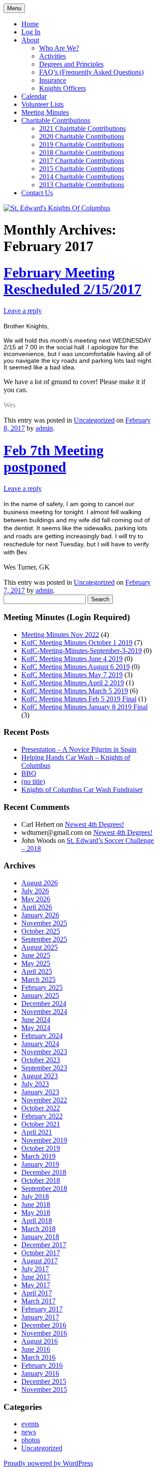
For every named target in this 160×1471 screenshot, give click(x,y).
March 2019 (38, 1156)
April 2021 (36, 1132)
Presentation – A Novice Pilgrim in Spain (78, 749)
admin (44, 428)
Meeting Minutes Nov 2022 (60, 634)
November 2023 (44, 1052)
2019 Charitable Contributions (81, 144)
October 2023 (40, 1060)
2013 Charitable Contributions (81, 185)
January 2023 (40, 1092)
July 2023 (35, 1084)
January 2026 (40, 915)
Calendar (34, 96)
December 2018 (43, 1172)
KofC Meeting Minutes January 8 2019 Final (84, 707)
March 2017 (38, 1301)
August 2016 (39, 1341)
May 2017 (35, 1285)
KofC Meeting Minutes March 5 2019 (74, 691)
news (28, 1432)
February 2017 (42, 1309)
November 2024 (44, 1011)
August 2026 (39, 883)
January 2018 (40, 1237)
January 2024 (40, 1044)
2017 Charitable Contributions (81, 160)
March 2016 (38, 1357)
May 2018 (35, 1212)
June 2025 (35, 955)
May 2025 (35, 963)
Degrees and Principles (71, 64)
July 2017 (35, 1269)
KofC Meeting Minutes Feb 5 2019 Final (78, 699)
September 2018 (44, 1188)
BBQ (28, 773)
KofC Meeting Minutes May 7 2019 (72, 675)
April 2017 (36, 1293)
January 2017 (40, 1317)
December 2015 (43, 1381)
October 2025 (40, 931)
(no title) (33, 781)
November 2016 (44, 1333)
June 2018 (35, 1204)
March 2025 (38, 979)
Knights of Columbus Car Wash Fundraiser (82, 789)
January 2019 (40, 1164)
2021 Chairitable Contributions (82, 128)
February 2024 (42, 1035)
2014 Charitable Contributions (81, 176)
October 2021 (40, 1124)
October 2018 (40, 1180)
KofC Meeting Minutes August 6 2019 (75, 667)
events (30, 1424)
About (30, 40)
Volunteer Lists (42, 104)
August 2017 (39, 1261)
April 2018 (36, 1220)
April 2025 (36, 971)
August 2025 (39, 947)
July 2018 (35, 1196)
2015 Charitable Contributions (81, 168)
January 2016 (40, 1373)
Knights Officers (62, 88)
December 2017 (43, 1245)
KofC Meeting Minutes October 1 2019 (76, 642)
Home (30, 24)
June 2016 (35, 1349)
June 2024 (35, 1019)
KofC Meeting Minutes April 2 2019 (72, 683)
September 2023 (44, 1068)
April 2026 (36, 907)
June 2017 (35, 1277)
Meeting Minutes (45, 112)
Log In (30, 32)
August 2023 (39, 1076)
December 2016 (43, 1325)
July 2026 (35, 891)
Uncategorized (94, 420)
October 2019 (40, 1148)
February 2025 (42, 987)
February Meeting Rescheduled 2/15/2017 (72, 280)
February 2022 (42, 1116)
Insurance (52, 80)
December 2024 (43, 1003)
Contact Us (37, 193)
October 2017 (40, 1253)
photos (30, 1440)
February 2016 (42, 1365)
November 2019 (44, 1140)
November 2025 (44, 923)
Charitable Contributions (55, 120)
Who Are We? (59, 48)
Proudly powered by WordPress (48, 1463)
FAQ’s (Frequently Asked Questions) (91, 72)
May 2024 (35, 1027)
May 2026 (35, 899)
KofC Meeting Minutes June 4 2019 (72, 658)
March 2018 (38, 1228)
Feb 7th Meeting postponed (54, 458)
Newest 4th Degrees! (94, 824)
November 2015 (44, 1389)
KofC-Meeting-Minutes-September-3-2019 (81, 650)
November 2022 (44, 1100)
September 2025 (44, 939)
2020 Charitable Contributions (81, 136)
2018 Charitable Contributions (81, 152)
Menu (14, 8)
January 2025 (40, 995)
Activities (52, 56)
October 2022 (40, 1108)
